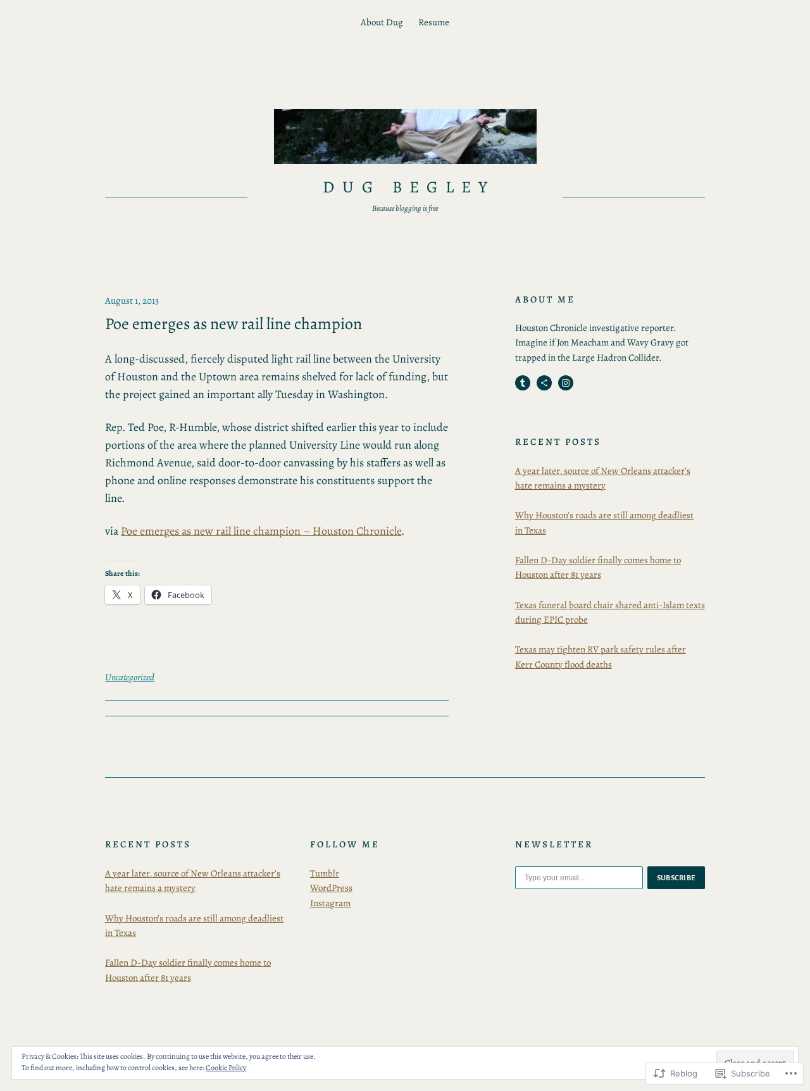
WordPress (331, 888)
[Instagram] (565, 382)
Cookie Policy (226, 1068)
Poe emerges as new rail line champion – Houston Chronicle (261, 531)
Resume (433, 22)
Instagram (330, 903)
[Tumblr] (522, 382)
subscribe (676, 878)
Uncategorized (129, 677)
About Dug (382, 22)
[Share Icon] (544, 382)
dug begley (409, 187)
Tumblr (324, 873)
